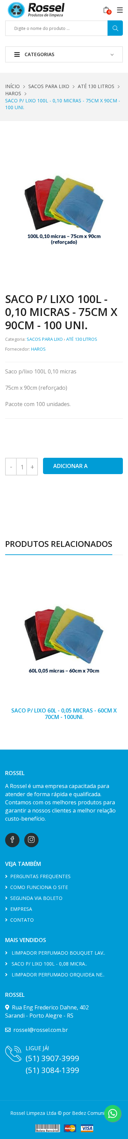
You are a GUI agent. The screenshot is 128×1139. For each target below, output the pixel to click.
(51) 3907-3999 (52, 1058)
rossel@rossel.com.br (39, 1030)
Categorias (38, 54)
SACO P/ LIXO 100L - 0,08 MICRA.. (47, 963)
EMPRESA (20, 909)
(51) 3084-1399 (52, 1070)
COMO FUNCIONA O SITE (38, 887)
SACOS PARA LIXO (48, 86)
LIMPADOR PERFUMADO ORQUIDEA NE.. (56, 974)
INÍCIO (12, 86)
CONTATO (21, 920)
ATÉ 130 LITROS (96, 86)
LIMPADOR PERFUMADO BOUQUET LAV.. (56, 953)
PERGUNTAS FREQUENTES (39, 876)
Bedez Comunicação (95, 1113)
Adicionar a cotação (70, 468)
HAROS (13, 93)
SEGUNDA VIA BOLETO (35, 898)
